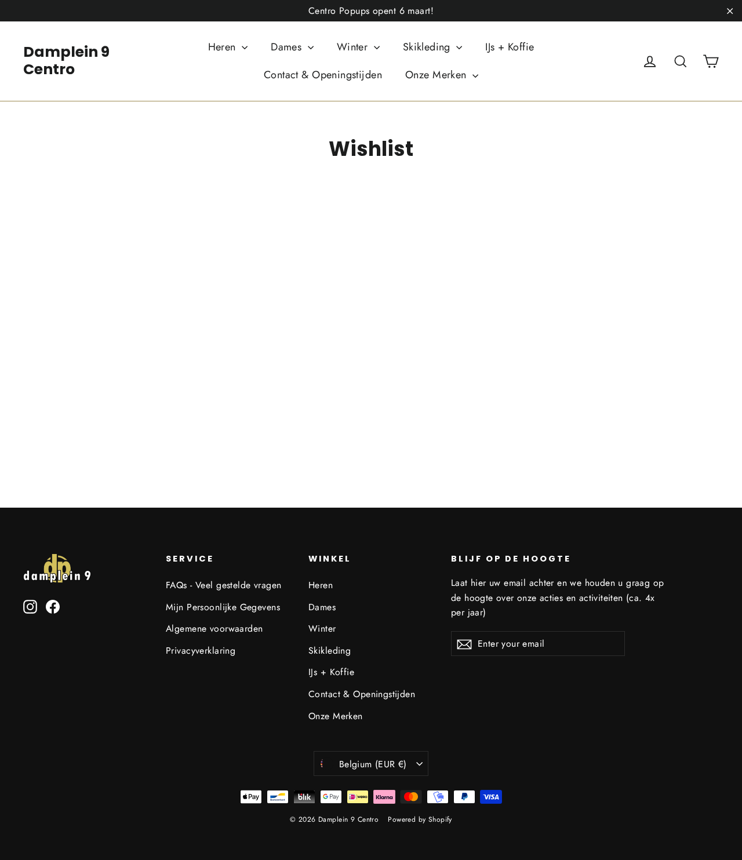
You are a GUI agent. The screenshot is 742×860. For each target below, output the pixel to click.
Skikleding (428, 46)
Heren (223, 46)
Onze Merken (437, 74)
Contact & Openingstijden (323, 74)
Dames (288, 46)
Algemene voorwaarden (214, 628)
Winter (354, 46)
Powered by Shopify (420, 819)
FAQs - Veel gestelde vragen (223, 585)
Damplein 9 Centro (66, 60)
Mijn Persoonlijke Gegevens (223, 607)
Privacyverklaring (200, 650)
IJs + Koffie (509, 46)
